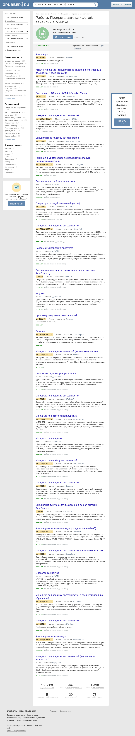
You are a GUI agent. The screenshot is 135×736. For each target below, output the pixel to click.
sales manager (10, 71)
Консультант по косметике (15, 91)
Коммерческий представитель (11, 87)
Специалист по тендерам (15, 66)
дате (102, 46)
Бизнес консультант (13, 83)
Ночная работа (10, 136)
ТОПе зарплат (98, 688)
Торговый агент (11, 76)
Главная (53, 711)
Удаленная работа (12, 128)
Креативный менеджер (14, 64)
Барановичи (9, 159)
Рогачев (8, 172)
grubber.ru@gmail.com (16, 731)
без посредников (14, 50)
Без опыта (9, 115)
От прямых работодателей (15, 108)
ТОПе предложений (74, 688)
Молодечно (9, 167)
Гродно (7, 154)
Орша (7, 157)
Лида (7, 170)
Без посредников (11, 112)
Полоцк (7, 162)
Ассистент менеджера (13, 95)
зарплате (77, 48)
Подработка (9, 123)
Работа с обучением (13, 118)
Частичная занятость (13, 120)
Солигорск (9, 164)
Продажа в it (10, 73)
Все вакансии (65, 711)
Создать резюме (63, 37)
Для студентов (10, 131)
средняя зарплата (47, 688)
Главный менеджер (12, 61)
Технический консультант (15, 79)
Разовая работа (11, 133)
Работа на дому (11, 126)
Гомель (7, 151)
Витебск (8, 149)
